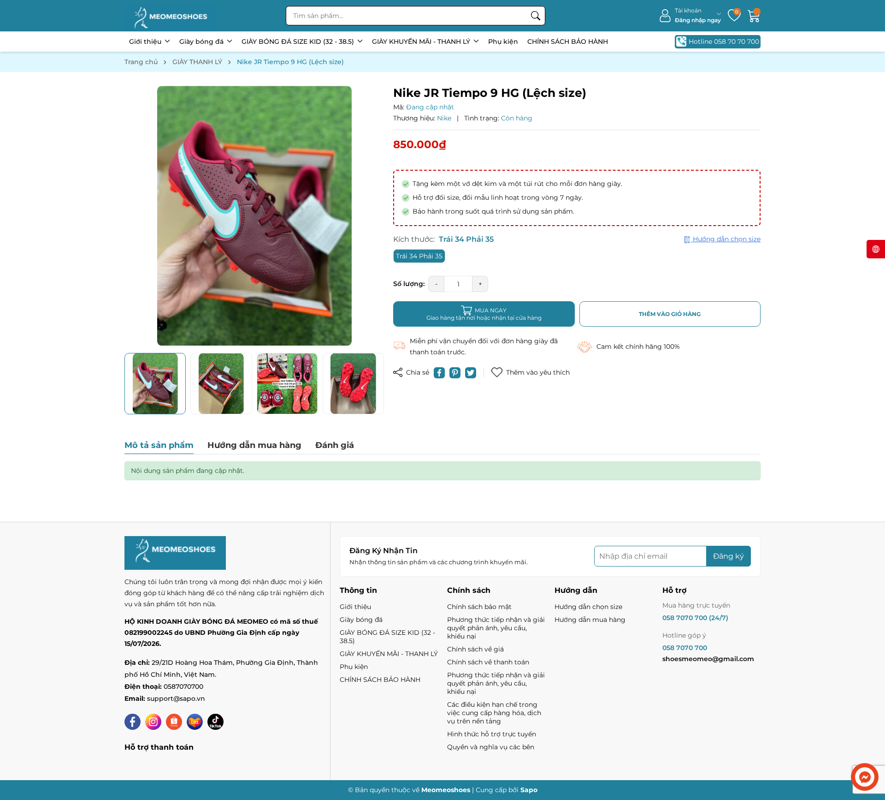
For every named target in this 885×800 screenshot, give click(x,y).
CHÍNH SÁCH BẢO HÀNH (567, 41)
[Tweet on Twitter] (470, 372)
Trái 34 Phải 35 (419, 256)
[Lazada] (195, 722)
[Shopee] (174, 722)
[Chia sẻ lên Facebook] (439, 372)
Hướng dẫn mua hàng (590, 619)
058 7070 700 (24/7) (695, 618)
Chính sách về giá (475, 649)
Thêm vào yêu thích (538, 372)
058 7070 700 (684, 648)
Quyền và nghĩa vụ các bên (490, 747)
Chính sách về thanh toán (488, 662)
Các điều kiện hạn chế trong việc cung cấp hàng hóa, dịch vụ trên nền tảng (494, 712)
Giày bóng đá (202, 41)
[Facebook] (132, 722)
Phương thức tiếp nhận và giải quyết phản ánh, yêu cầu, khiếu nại (496, 627)
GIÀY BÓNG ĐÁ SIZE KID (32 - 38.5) (299, 41)
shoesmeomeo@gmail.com (708, 659)
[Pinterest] (454, 372)
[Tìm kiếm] (535, 15)
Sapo (528, 790)
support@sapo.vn (176, 698)
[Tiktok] (215, 722)
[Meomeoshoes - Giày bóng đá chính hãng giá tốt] (170, 16)
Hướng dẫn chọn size (588, 607)
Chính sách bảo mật (479, 607)
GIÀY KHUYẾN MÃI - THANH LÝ (422, 41)
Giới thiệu (146, 41)
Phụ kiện (503, 41)
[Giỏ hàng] (754, 15)
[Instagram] (153, 722)
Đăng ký (728, 556)
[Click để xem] (254, 216)
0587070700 (183, 686)
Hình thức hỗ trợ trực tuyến (491, 734)
